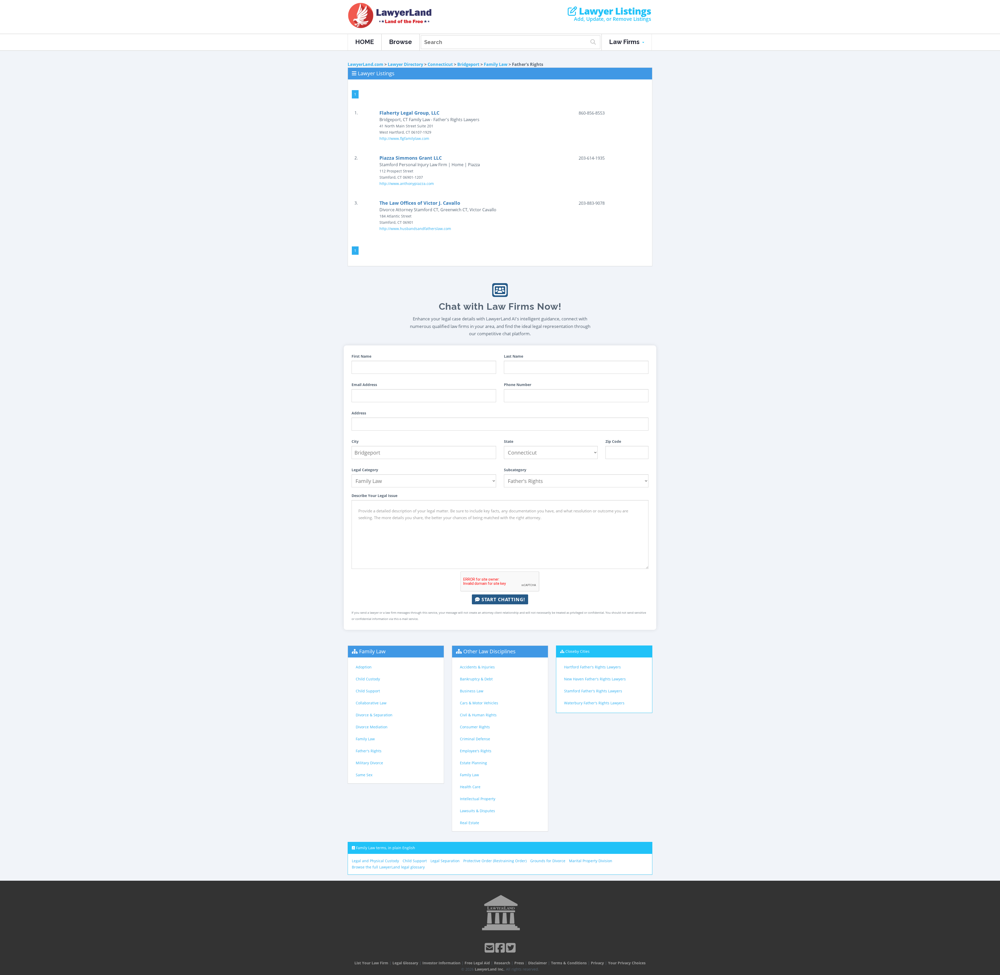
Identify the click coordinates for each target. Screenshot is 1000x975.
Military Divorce (369, 762)
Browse (400, 42)
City (355, 441)
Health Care (470, 786)
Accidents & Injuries (477, 667)
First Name (361, 356)
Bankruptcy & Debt (476, 678)
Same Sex (364, 774)
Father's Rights (369, 750)
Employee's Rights (475, 750)
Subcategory (515, 469)
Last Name (513, 356)
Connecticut (440, 64)
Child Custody (368, 678)
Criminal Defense (475, 738)
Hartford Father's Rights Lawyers (592, 667)
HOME (364, 42)
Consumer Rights (475, 726)
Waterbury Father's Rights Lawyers (594, 702)
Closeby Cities (577, 651)
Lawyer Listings (614, 11)
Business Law (471, 690)
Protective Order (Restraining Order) (495, 860)
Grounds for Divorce (547, 860)
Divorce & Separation (374, 714)
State (508, 441)
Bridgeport (468, 64)
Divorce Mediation (372, 726)
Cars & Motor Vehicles (479, 702)
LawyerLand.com (365, 64)
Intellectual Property (477, 798)
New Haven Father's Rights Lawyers (595, 678)
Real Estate (469, 822)
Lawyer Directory (405, 64)
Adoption (364, 667)
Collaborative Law (371, 702)
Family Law (496, 64)
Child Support (368, 690)
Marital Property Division (590, 860)
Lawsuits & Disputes (477, 810)
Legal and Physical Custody (375, 860)
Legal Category (365, 469)
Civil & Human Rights (478, 714)
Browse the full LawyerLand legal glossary (388, 867)
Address (359, 413)
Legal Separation (445, 860)
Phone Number (517, 384)
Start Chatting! (502, 599)
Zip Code (613, 441)
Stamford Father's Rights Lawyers (593, 690)
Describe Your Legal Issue (374, 495)
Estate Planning (473, 762)
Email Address (364, 384)
